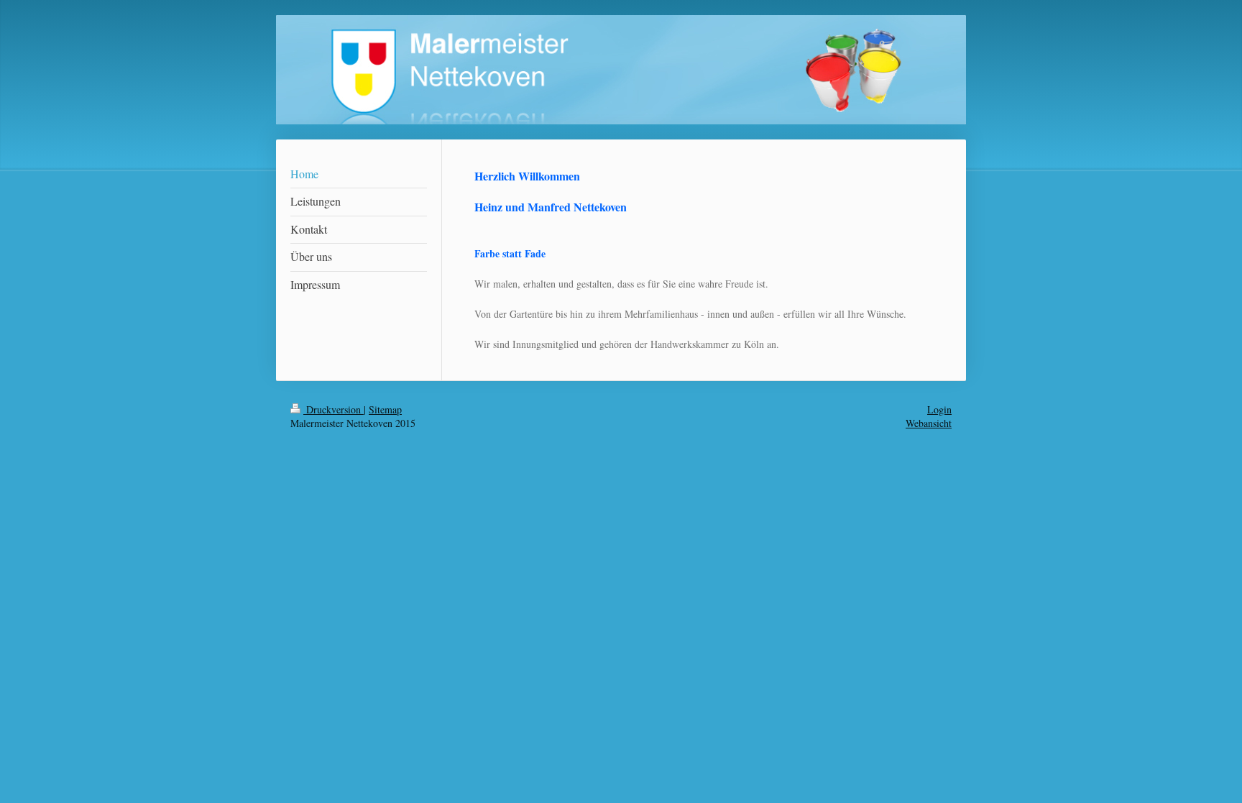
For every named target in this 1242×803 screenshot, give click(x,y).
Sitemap (385, 409)
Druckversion (333, 409)
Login (939, 409)
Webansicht (929, 423)
